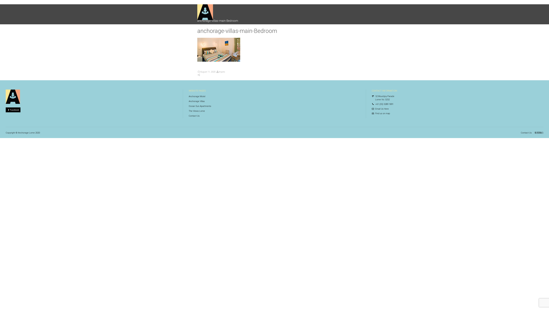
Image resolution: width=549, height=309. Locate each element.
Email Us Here (382, 109)
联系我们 (539, 132)
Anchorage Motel (197, 96)
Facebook (14, 110)
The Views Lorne (197, 111)
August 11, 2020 (207, 72)
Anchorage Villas (197, 101)
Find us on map (382, 113)
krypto (222, 72)
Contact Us (194, 116)
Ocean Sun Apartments (200, 106)
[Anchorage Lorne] (205, 10)
